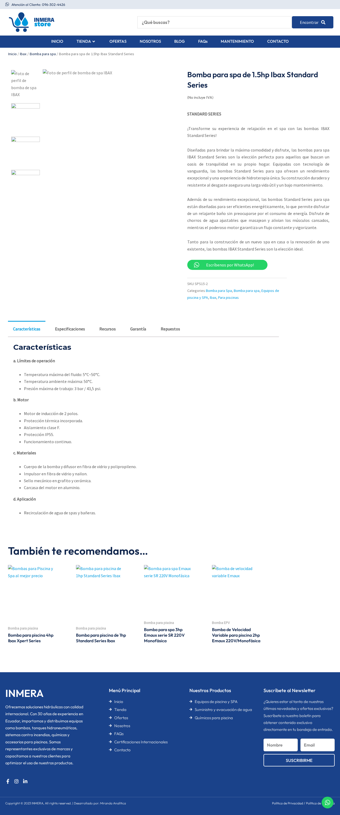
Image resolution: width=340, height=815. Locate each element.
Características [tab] (26, 328)
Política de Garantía (320, 803)
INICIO (57, 41)
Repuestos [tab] (170, 328)
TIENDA (83, 41)
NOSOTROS (150, 41)
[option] (25, 84)
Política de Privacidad (287, 803)
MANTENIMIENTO (237, 41)
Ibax (23, 53)
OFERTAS (117, 41)
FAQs (202, 41)
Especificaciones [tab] (70, 328)
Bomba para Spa (219, 290)
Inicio (12, 53)
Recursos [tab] (107, 328)
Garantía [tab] (138, 328)
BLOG (179, 41)
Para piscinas (228, 297)
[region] (69, 773)
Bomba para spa (42, 53)
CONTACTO (278, 41)
